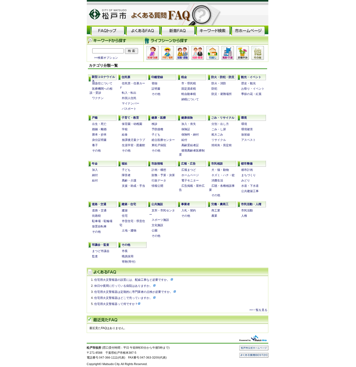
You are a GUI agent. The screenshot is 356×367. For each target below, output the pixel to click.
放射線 (245, 134)
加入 (95, 170)
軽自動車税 (188, 94)
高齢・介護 (129, 180)
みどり (245, 180)
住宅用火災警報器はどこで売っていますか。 (123, 298)
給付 (184, 140)
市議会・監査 (100, 244)
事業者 (185, 204)
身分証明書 (99, 140)
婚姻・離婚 (99, 129)
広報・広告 (188, 163)
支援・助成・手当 (133, 185)
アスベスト (248, 140)
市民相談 (217, 163)
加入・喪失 (188, 124)
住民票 (126, 77)
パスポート (129, 108)
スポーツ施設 (160, 220)
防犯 (214, 88)
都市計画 (247, 170)
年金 (95, 163)
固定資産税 (188, 88)
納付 (95, 175)
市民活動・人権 (251, 204)
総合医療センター (163, 140)
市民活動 (247, 210)
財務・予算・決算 (163, 175)
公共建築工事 (250, 191)
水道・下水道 (250, 185)
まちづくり (248, 175)
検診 (154, 124)
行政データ (159, 180)
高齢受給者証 (190, 145)
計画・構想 (159, 170)
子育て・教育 (130, 117)
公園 (154, 230)
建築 (125, 210)
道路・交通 (99, 204)
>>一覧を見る (258, 310)
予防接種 (157, 129)
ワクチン (98, 98)
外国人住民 (129, 98)
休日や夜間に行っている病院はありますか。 (123, 286)
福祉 (124, 163)
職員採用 (127, 256)
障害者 (126, 175)
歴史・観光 (248, 83)
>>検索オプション (106, 57)
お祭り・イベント (252, 88)
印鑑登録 (157, 77)
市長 (125, 251)
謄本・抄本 (99, 134)
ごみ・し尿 (218, 129)
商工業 (215, 210)
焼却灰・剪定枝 (221, 145)
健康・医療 (158, 117)
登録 (154, 83)
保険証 (185, 129)
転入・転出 (129, 92)
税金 (184, 77)
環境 (244, 117)
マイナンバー (130, 103)
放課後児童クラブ (133, 140)
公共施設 (157, 204)
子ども (156, 134)
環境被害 (247, 129)
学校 (125, 129)
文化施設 (157, 225)
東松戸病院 (159, 145)
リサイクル (218, 140)
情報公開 (157, 185)
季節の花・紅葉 (251, 94)
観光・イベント (251, 77)
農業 (214, 215)
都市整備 (247, 163)
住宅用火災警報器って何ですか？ (116, 304)
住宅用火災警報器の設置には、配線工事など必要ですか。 (132, 279)
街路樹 (96, 215)
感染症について (102, 83)
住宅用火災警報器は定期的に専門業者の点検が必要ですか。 (133, 292)
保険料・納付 (190, 134)
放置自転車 (99, 226)
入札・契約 (188, 210)
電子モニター (190, 180)
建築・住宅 (129, 204)
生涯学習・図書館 (133, 145)
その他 (156, 94)
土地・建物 (129, 230)
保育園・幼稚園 (132, 124)
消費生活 (217, 180)
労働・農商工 (220, 204)
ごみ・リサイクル (222, 117)
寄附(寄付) (128, 261)
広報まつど (188, 170)
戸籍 (95, 117)
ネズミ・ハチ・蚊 (223, 175)
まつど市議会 (100, 251)
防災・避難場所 (221, 94)
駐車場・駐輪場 (102, 221)
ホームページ (190, 175)
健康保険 (187, 117)
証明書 (156, 88)
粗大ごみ (217, 134)
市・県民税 (188, 83)
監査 (95, 256)
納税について (190, 99)
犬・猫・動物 (220, 170)
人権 (244, 215)
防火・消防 (218, 83)
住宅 (125, 215)
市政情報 (157, 163)
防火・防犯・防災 (222, 77)
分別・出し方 (220, 124)
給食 (125, 134)
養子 (95, 145)
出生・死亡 (99, 124)
